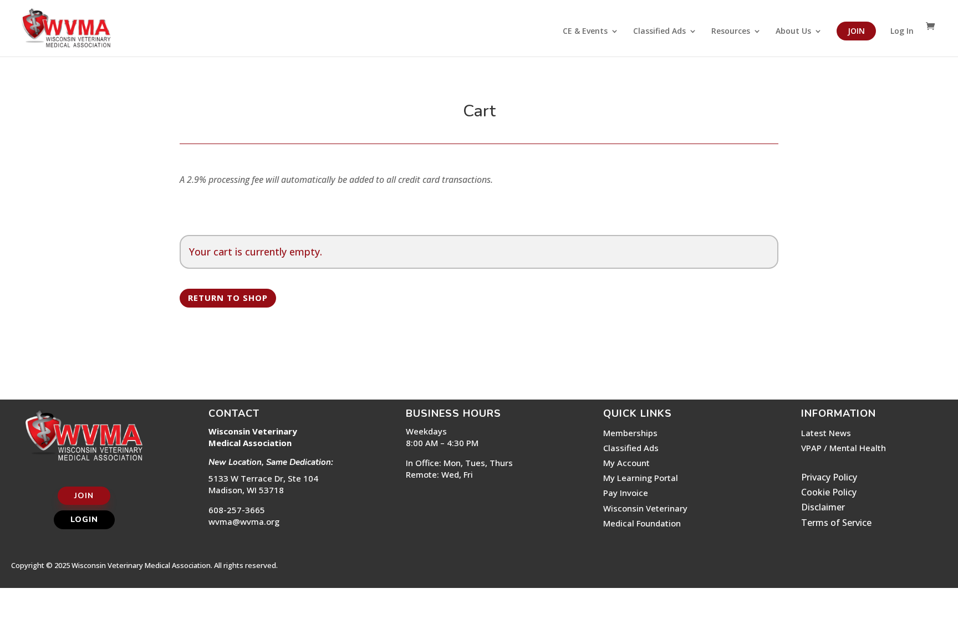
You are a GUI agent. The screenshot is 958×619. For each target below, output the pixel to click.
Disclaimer (823, 507)
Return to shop (228, 297)
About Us (793, 31)
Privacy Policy (829, 477)
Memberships (630, 432)
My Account (626, 462)
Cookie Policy (829, 492)
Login (84, 519)
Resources (730, 31)
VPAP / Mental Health (843, 447)
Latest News (826, 432)
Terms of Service (836, 522)
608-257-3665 (236, 509)
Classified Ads (659, 31)
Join (856, 30)
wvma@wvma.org (243, 521)
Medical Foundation (642, 523)
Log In (902, 31)
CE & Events (585, 31)
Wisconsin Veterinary (645, 508)
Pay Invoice (625, 492)
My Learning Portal (640, 477)
